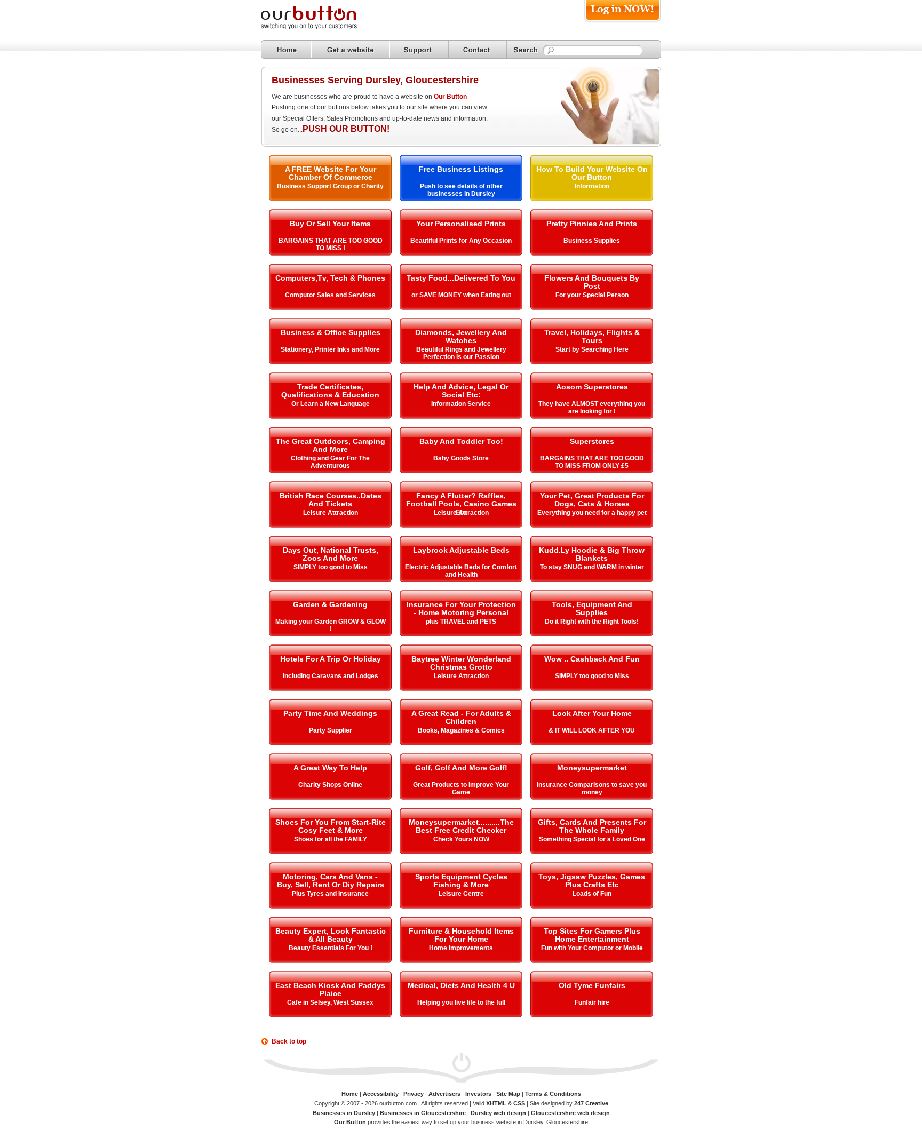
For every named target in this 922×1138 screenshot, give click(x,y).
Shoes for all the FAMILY (330, 839)
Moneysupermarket (592, 767)
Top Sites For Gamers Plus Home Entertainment (592, 935)
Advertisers (444, 1094)
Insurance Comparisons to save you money (592, 788)
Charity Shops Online (330, 785)
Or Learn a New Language (330, 404)
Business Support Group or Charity (330, 186)
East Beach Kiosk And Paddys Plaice (330, 989)
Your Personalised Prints (461, 223)
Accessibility (381, 1094)
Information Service (461, 404)
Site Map (508, 1094)
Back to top (289, 1041)
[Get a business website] (351, 49)
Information (592, 186)
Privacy (413, 1094)
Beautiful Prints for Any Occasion (461, 240)
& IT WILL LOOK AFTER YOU (592, 730)
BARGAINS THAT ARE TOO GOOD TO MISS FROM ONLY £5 (592, 462)
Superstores (592, 441)
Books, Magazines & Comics (461, 730)
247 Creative (591, 1103)
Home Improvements (461, 948)
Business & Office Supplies (330, 332)
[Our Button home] (286, 49)
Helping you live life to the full (461, 1002)
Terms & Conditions (553, 1094)
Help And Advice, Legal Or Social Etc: (461, 391)
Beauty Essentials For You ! (330, 948)
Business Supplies (591, 240)
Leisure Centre (461, 893)
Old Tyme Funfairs (592, 985)
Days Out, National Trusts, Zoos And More (330, 554)
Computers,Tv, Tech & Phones (330, 278)
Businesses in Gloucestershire (423, 1113)
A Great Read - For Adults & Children (461, 717)
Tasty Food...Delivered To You (461, 278)
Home (349, 1094)
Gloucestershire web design (570, 1113)
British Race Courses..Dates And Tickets (330, 499)
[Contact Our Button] (477, 49)
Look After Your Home (592, 713)
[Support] (419, 49)
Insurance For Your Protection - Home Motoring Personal (461, 608)
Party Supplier (330, 730)
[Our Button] (319, 27)
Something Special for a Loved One (592, 839)
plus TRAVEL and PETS (461, 621)
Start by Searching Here (592, 349)
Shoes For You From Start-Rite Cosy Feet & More (330, 826)
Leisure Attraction (330, 512)
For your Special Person (592, 295)
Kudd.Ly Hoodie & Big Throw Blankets (592, 554)
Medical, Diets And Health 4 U (461, 985)
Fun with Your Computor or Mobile (592, 948)
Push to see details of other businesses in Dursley (461, 189)
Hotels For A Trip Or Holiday (330, 659)
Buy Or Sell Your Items (330, 223)
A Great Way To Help (330, 767)
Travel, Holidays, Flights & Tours (592, 336)
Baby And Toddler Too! (461, 441)
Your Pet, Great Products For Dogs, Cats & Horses (592, 499)
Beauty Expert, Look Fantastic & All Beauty (330, 935)
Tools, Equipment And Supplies (592, 608)
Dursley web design (498, 1113)
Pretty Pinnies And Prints (591, 223)
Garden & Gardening (330, 604)
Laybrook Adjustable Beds (461, 550)
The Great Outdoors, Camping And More (330, 445)
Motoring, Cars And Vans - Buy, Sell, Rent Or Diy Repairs (330, 880)
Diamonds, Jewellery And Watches (461, 336)
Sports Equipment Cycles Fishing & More (461, 880)
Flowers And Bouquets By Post (591, 282)
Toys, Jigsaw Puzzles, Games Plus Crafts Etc (591, 880)
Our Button (450, 96)
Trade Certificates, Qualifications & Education (330, 391)
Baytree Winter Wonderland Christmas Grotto (461, 663)
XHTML (496, 1103)
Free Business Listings (461, 169)
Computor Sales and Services (330, 295)
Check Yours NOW (461, 839)
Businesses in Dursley (344, 1113)
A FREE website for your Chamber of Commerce (330, 173)
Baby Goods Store (461, 458)
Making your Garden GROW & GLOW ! (330, 625)
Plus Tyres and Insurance (330, 893)
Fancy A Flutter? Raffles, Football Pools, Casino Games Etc (461, 503)
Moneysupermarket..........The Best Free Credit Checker (461, 826)
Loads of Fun (592, 893)
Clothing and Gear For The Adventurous (330, 462)
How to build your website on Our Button (592, 173)
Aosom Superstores (592, 387)
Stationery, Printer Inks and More (330, 349)
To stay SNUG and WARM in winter (592, 567)
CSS (519, 1103)
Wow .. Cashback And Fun (592, 659)
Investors (478, 1094)
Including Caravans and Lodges (330, 676)
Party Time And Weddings (330, 713)
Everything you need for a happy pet (592, 512)
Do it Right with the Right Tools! (592, 621)
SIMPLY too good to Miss (330, 567)
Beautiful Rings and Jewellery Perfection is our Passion (461, 353)
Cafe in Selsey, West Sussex (330, 1002)
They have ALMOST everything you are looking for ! (591, 407)
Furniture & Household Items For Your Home (461, 935)
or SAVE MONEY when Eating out (461, 295)
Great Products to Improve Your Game (461, 788)
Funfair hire (592, 1002)
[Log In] (622, 22)
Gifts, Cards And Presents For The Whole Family (592, 826)
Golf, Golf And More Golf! (461, 767)
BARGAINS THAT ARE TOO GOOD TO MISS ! (331, 244)
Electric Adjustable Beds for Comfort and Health (461, 570)
